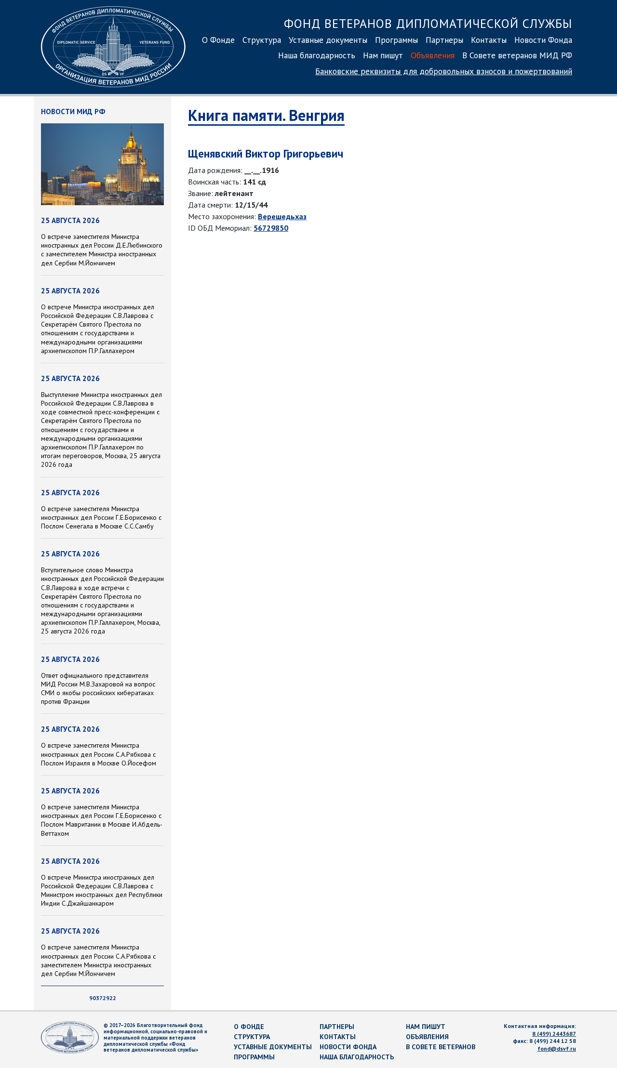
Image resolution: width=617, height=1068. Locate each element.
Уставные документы (328, 39)
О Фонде (218, 39)
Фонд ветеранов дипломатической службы (428, 23)
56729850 (271, 228)
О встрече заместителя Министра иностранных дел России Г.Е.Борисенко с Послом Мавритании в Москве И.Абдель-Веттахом (101, 820)
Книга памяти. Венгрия (266, 115)
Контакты (489, 39)
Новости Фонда (543, 39)
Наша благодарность (316, 55)
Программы (396, 39)
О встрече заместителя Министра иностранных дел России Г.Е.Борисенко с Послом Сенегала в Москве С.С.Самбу (101, 517)
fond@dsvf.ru (556, 1048)
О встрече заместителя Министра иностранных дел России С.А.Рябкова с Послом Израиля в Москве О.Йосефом (98, 754)
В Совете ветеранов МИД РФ (517, 55)
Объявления (433, 55)
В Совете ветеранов (440, 1046)
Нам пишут (383, 55)
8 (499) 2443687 (554, 1033)
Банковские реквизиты (443, 71)
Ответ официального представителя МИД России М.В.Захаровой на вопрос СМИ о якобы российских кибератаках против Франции (98, 688)
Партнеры (444, 39)
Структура (261, 39)
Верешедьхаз (282, 216)
